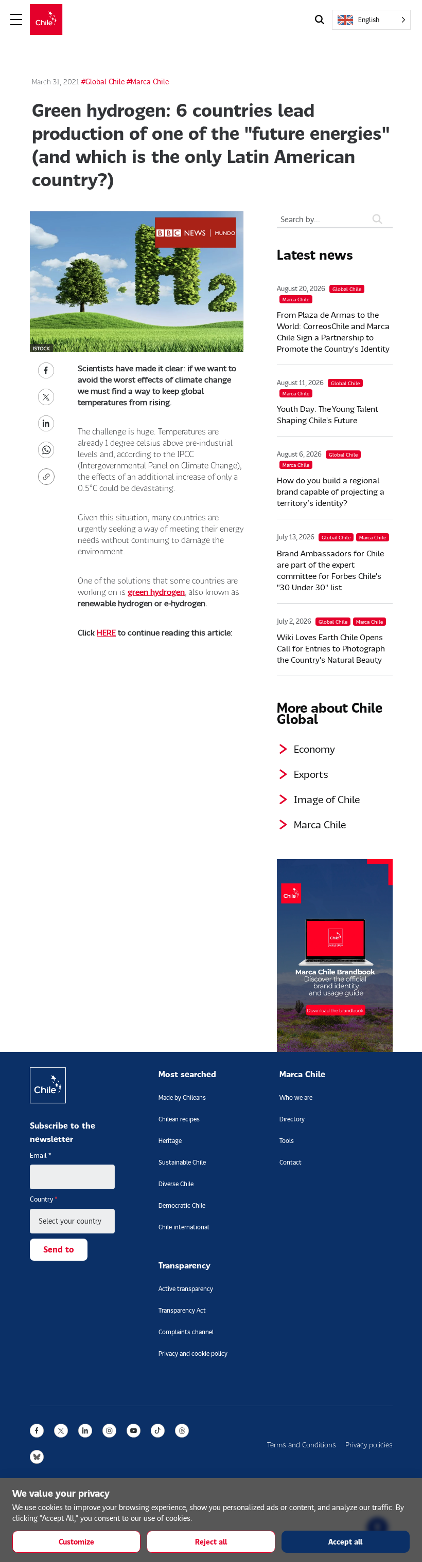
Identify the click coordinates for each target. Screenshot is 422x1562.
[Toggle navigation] (16, 20)
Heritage (170, 1141)
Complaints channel (186, 1332)
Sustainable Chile (182, 1162)
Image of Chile (327, 799)
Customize (76, 1541)
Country (44, 1199)
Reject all (211, 1541)
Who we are (295, 1097)
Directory (292, 1119)
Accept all (345, 1541)
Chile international (184, 1227)
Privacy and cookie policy (193, 1353)
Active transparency (186, 1289)
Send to (58, 1249)
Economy (314, 748)
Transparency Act (182, 1310)
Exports (311, 774)
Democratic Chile (182, 1205)
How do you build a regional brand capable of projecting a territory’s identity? (330, 491)
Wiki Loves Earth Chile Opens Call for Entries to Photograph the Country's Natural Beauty (331, 648)
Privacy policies (369, 1444)
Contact (290, 1162)
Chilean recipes (179, 1119)
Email (40, 1155)
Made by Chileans (182, 1097)
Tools (286, 1141)
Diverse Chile (176, 1184)
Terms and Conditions (301, 1444)
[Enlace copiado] (48, 476)
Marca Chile (320, 824)
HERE (106, 632)
